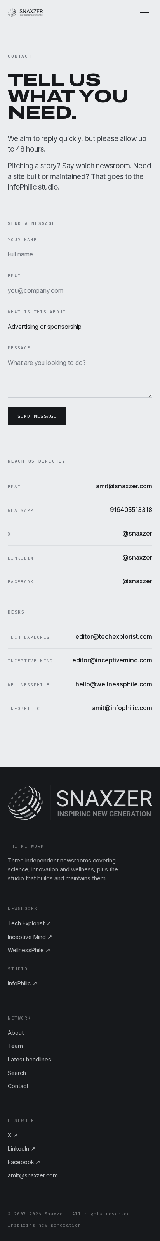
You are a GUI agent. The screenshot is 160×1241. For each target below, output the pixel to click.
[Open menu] (144, 12)
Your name (22, 239)
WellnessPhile (29, 950)
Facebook (24, 1162)
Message (19, 348)
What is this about (37, 312)
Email (16, 275)
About (16, 1032)
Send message (37, 416)
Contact (18, 1086)
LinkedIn (22, 1148)
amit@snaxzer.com (33, 1175)
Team (15, 1045)
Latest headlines (29, 1059)
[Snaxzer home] (25, 12)
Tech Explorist (29, 923)
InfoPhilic (22, 983)
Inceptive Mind (30, 936)
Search (17, 1073)
